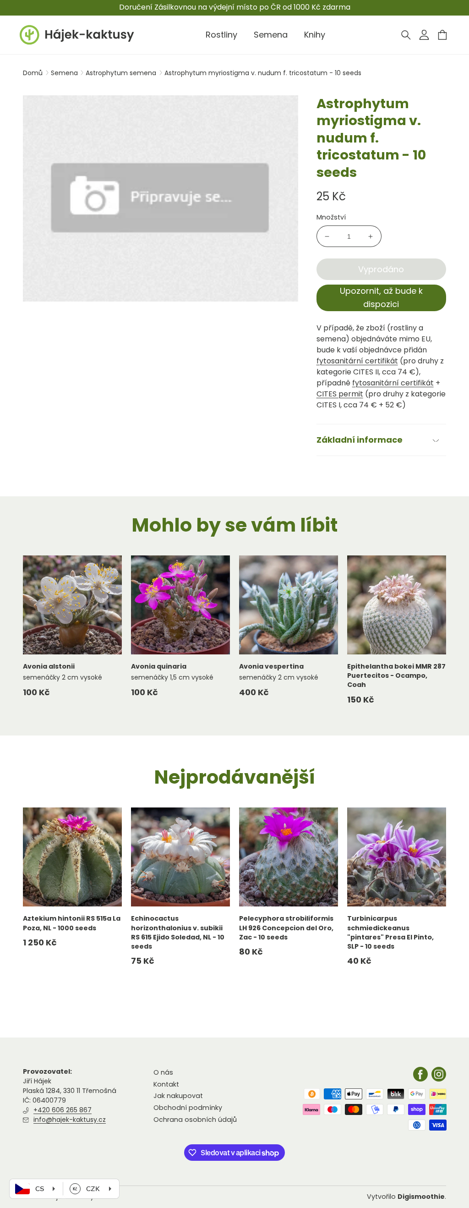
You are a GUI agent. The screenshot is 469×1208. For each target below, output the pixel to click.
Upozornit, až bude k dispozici (381, 297)
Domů (33, 72)
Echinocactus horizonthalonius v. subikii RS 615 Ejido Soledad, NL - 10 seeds (177, 932)
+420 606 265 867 (62, 1110)
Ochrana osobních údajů (195, 1119)
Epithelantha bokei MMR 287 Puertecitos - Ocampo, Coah (396, 676)
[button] (406, 34)
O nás (163, 1072)
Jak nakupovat (178, 1095)
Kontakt (166, 1084)
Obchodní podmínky (187, 1107)
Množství (331, 217)
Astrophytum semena (122, 72)
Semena (65, 72)
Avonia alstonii (49, 666)
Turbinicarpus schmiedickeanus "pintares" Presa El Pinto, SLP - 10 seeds (390, 932)
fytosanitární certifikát (357, 361)
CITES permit (339, 394)
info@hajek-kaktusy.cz (69, 1119)
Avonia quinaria (158, 666)
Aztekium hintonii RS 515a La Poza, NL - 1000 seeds (71, 923)
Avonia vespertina (271, 666)
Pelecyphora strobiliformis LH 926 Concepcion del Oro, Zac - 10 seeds (286, 928)
